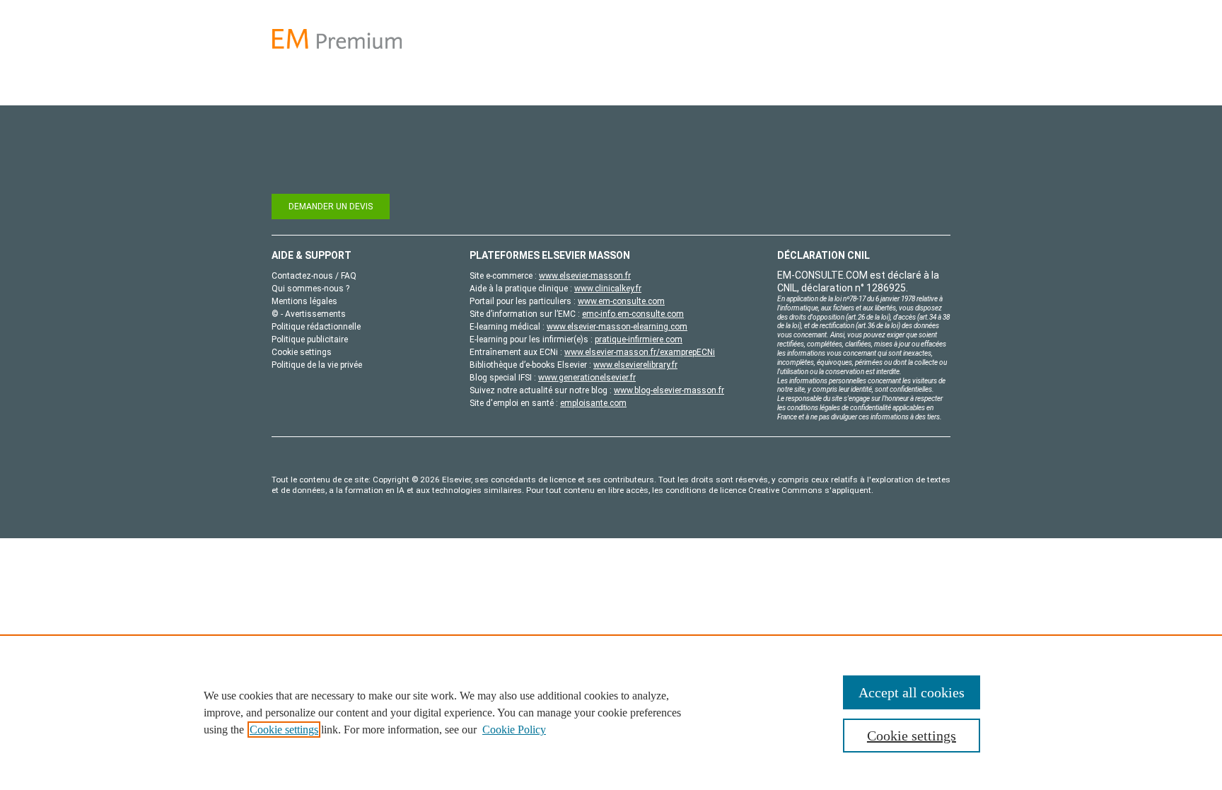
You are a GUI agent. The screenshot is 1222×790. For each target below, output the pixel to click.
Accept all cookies (912, 692)
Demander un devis (331, 206)
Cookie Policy (514, 730)
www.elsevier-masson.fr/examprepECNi (639, 352)
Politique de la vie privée (317, 365)
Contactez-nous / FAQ (314, 276)
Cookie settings (284, 730)
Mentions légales (304, 301)
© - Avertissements (309, 314)
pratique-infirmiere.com (638, 339)
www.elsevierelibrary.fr (635, 365)
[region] (611, 712)
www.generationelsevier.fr (587, 378)
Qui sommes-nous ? (310, 289)
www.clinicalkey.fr (607, 289)
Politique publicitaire (310, 339)
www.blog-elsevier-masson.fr (669, 390)
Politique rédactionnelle (316, 327)
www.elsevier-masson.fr (585, 276)
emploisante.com (593, 403)
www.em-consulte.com (621, 301)
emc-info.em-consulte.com (633, 314)
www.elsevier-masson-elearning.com (617, 327)
